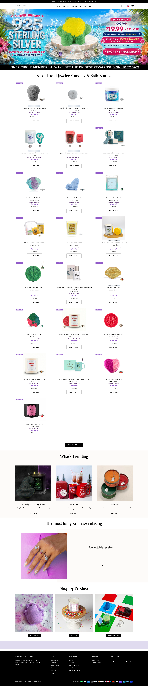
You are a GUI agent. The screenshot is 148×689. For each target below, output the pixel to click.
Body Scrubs (55, 665)
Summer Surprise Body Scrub (113, 107)
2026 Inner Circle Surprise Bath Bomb (34, 107)
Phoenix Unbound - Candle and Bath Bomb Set (34, 152)
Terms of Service (96, 662)
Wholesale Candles (75, 670)
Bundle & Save (113, 635)
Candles (53, 662)
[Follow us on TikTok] (130, 661)
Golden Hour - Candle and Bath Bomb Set (114, 242)
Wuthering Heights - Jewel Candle (34, 379)
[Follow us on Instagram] (118, 661)
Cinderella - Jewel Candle (114, 197)
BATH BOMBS (34, 635)
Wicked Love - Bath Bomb (114, 379)
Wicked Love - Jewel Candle (34, 423)
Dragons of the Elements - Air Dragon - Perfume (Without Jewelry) (74, 288)
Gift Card (53, 670)
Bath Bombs (54, 659)
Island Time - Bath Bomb (34, 334)
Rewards (74, 6)
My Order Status (74, 665)
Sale (89, 6)
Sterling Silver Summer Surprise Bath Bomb (74, 107)
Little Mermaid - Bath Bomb (34, 197)
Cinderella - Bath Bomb (74, 197)
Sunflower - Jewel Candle (74, 242)
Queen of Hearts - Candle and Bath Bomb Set (74, 152)
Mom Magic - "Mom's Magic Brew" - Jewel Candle (74, 379)
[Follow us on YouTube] (126, 661)
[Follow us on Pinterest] (122, 661)
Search (71, 659)
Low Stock (83, 6)
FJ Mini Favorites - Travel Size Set (34, 242)
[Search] (121, 6)
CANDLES (74, 635)
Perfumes (54, 667)
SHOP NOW (33, 512)
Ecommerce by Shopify (35, 681)
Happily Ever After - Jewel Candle (113, 152)
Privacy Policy (95, 659)
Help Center (73, 667)
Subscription (66, 6)
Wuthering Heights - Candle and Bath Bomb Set (74, 334)
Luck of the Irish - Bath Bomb (34, 287)
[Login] (125, 6)
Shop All (53, 672)
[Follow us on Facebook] (113, 661)
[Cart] (132, 6)
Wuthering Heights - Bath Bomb (114, 334)
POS (26, 681)
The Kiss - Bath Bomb (113, 287)
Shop (58, 6)
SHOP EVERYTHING (74, 444)
